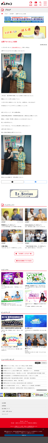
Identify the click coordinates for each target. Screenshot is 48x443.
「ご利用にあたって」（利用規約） (12, 432)
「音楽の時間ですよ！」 (16, 47)
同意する (24, 435)
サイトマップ (5, 414)
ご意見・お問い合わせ (7, 411)
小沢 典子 (12, 13)
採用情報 (4, 405)
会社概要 (4, 403)
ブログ (6, 13)
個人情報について (6, 408)
